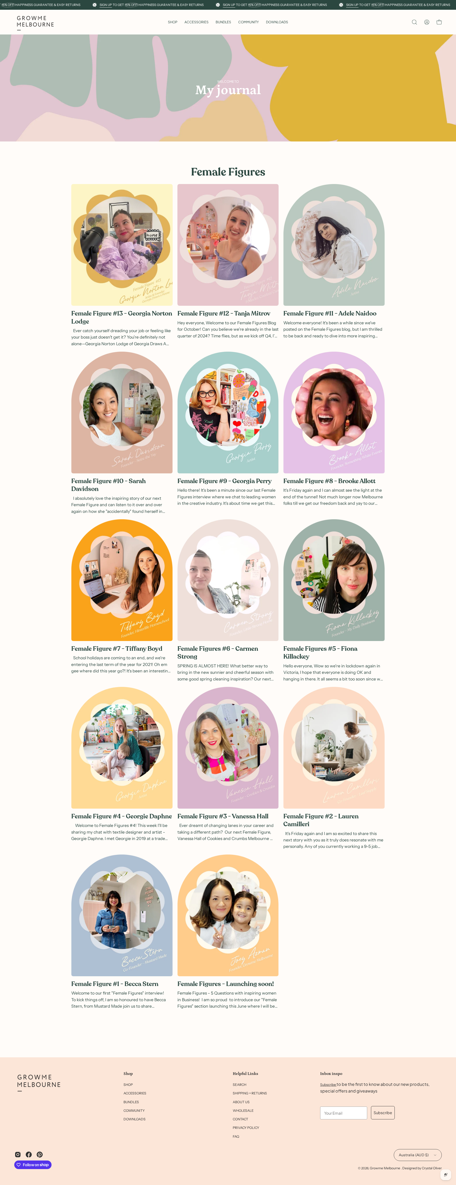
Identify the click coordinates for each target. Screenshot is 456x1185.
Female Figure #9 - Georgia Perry (224, 481)
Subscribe (328, 1084)
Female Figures (228, 172)
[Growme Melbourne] (35, 22)
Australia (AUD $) (414, 1155)
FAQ (236, 1136)
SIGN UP (106, 5)
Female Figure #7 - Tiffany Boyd (116, 648)
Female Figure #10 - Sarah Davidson (108, 485)
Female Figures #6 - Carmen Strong (217, 652)
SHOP (128, 1085)
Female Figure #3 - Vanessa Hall (222, 816)
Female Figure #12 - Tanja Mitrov (223, 313)
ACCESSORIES (135, 1093)
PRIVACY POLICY (246, 1128)
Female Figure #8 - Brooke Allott (329, 481)
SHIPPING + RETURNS (250, 1093)
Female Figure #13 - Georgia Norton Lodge (121, 317)
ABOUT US (241, 1102)
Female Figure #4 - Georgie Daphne (121, 816)
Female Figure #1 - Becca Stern (114, 984)
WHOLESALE (243, 1110)
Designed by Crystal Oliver (422, 1168)
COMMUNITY (134, 1110)
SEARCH (239, 1085)
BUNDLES (131, 1102)
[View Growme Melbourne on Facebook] (28, 1154)
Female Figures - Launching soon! (225, 984)
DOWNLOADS (135, 1119)
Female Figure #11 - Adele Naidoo (329, 313)
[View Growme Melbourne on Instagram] (17, 1154)
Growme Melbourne (385, 1168)
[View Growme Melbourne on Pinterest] (39, 1154)
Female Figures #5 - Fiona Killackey (320, 652)
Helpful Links (245, 1074)
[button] (196, 22)
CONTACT (240, 1119)
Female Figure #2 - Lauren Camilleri (321, 820)
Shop (128, 1074)
